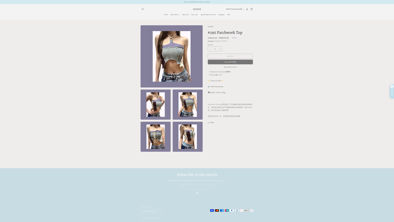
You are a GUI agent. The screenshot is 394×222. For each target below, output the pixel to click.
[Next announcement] (252, 2)
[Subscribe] (213, 186)
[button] (143, 9)
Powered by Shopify (155, 218)
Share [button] (212, 122)
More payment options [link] (230, 67)
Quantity (210, 44)
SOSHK (147, 218)
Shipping (210, 41)
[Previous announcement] (141, 2)
